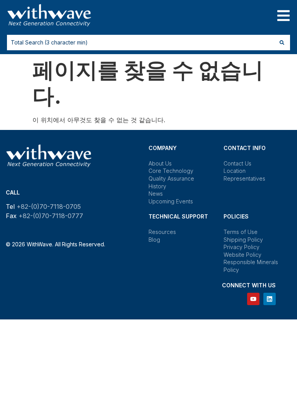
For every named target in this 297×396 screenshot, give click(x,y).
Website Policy (242, 254)
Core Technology (170, 170)
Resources (162, 232)
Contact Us (237, 163)
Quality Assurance (171, 178)
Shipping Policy (243, 239)
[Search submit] (282, 42)
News (155, 193)
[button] (283, 16)
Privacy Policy (241, 247)
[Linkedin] (269, 299)
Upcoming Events (170, 201)
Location (235, 170)
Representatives (244, 178)
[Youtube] (253, 299)
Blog (154, 239)
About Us (160, 163)
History (157, 186)
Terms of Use (240, 232)
